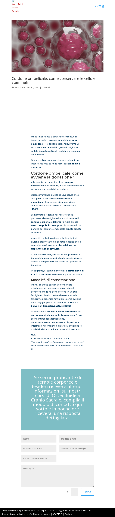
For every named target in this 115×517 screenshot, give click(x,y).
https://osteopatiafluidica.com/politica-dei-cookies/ (25, 514)
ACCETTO (57, 514)
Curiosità (46, 87)
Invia (87, 492)
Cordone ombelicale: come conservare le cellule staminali (53, 80)
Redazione (20, 87)
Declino (68, 514)
